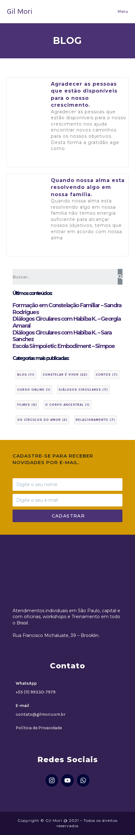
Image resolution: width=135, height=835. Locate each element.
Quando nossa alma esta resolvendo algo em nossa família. (88, 187)
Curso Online (34, 390)
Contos (107, 375)
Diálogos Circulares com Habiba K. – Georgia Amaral (67, 322)
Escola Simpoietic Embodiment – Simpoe (64, 346)
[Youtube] (67, 780)
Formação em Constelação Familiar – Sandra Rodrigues (67, 309)
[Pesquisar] (120, 277)
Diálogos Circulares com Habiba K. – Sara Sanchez (62, 336)
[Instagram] (52, 780)
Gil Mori (19, 11)
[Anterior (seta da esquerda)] (11, 417)
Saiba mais (67, 162)
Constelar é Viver (65, 375)
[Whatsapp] (83, 780)
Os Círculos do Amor (42, 420)
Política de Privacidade (39, 728)
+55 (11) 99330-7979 (36, 692)
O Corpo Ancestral (67, 405)
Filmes (27, 405)
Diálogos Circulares (83, 390)
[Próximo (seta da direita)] (124, 417)
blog (26, 375)
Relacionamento (95, 420)
